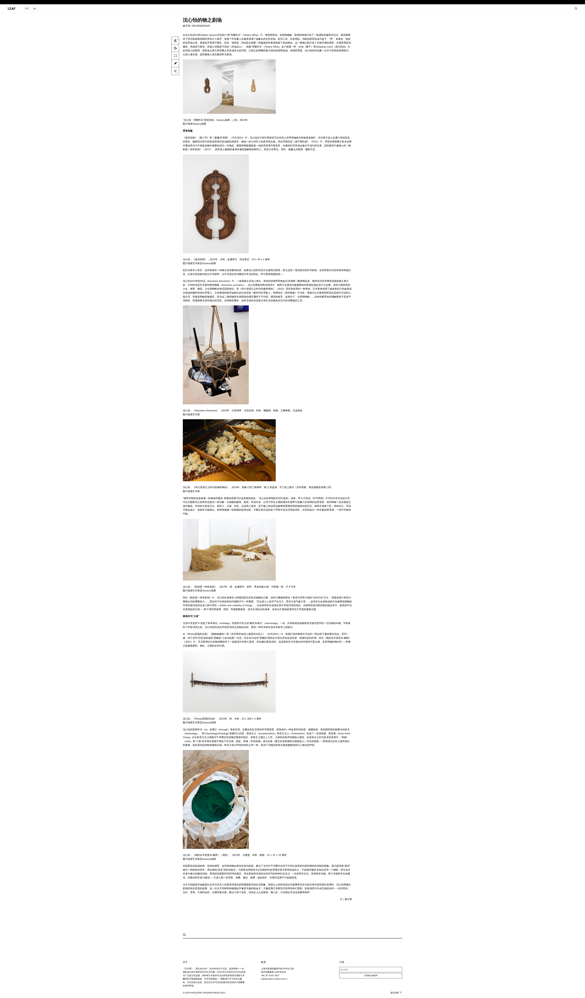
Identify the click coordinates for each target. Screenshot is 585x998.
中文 (27, 8)
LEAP (11, 9)
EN (34, 8)
